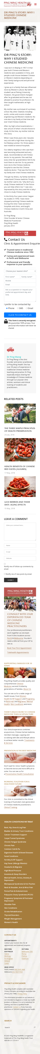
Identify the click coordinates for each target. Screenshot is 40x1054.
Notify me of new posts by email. (19, 574)
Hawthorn (25, 959)
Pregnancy (30, 699)
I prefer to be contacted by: (17, 304)
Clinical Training (10, 807)
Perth (9, 638)
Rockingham (8, 959)
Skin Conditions (17, 704)
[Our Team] (20, 599)
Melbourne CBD (27, 952)
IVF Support (17, 699)
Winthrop (7, 956)
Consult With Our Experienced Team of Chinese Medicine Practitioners (20, 620)
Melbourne (18, 638)
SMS (20, 308)
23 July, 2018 (9, 435)
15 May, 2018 (9, 508)
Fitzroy (24, 954)
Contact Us (17, 1007)
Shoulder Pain (10, 904)
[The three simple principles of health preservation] (20, 413)
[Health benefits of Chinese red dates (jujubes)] (20, 449)
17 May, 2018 (9, 473)
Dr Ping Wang (14, 356)
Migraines (22, 701)
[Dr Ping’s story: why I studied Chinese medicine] (10, 350)
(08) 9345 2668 (20, 969)
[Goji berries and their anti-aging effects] (20, 486)
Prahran (24, 956)
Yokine (6, 954)
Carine (6, 963)
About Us (27, 689)
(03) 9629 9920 (17, 972)
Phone (11, 308)
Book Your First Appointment (19, 648)
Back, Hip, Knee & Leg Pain (15, 827)
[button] (16, 233)
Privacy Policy (22, 994)
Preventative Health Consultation (19, 774)
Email (30, 308)
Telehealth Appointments (18, 652)
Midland (7, 961)
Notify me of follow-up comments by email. (18, 567)
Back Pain (10, 701)
